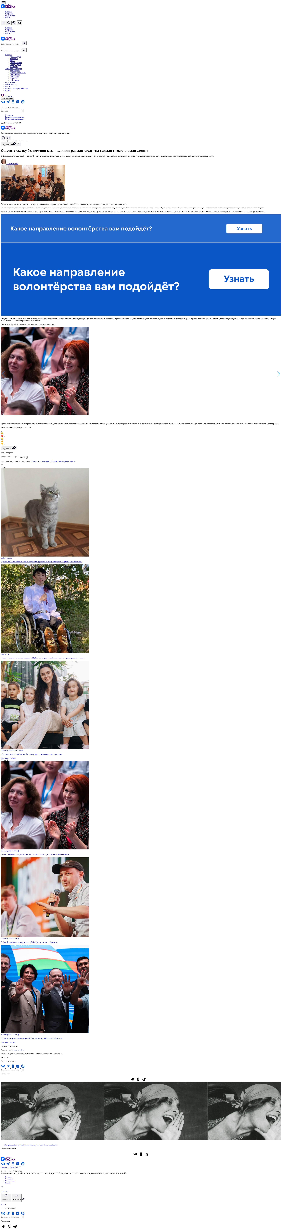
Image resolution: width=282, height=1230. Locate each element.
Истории (8, 12)
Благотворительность (18, 73)
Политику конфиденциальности (63, 461)
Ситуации (9, 14)
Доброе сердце (15, 57)
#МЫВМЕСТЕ (11, 85)
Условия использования (40, 461)
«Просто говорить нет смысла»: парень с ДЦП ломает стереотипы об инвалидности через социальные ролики (42, 658)
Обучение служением (20, 141)
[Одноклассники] (138, 1079)
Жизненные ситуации (13, 69)
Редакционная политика (14, 117)
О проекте (9, 115)
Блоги (7, 18)
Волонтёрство (15, 71)
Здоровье (13, 79)
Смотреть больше (8, 758)
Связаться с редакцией (9, 1167)
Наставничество (16, 63)
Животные (14, 59)
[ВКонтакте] (132, 1079)
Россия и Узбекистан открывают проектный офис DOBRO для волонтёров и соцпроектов (35, 418)
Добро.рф (4, 141)
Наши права (14, 77)
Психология (14, 81)
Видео (7, 90)
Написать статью (7, 98)
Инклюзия (14, 67)
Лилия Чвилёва (17, 1050)
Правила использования (14, 119)
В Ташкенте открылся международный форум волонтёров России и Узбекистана (31, 1038)
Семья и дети (15, 75)
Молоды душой (15, 65)
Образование (10, 16)
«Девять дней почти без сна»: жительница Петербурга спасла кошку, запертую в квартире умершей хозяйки (41, 562)
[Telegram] (144, 1079)
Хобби (12, 61)
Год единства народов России (16, 88)
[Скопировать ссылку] (149, 1079)
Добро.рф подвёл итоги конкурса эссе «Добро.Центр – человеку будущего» (29, 942)
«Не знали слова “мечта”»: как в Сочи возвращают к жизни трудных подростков (31, 754)
